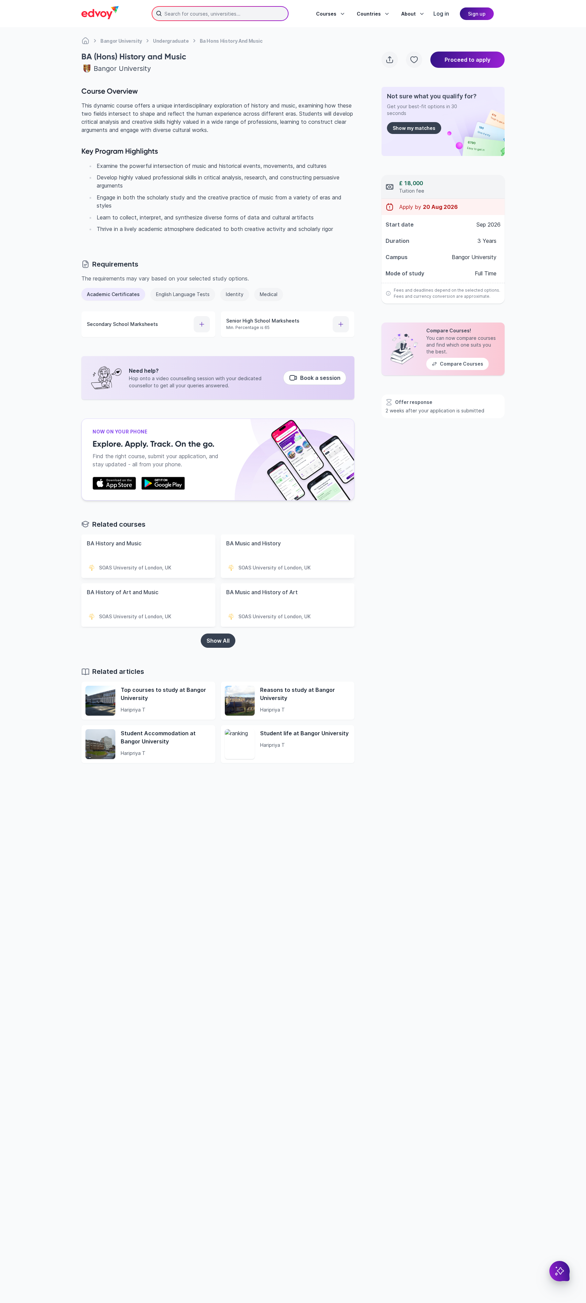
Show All (218, 640)
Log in (441, 13)
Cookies (365, 1264)
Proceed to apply (467, 59)
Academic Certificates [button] (113, 294)
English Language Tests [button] (183, 294)
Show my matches (414, 128)
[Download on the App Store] (114, 483)
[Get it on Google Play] (163, 483)
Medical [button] (268, 294)
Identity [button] (234, 294)
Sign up (477, 14)
